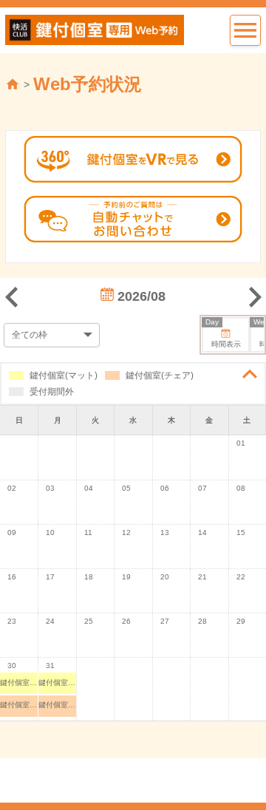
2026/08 (140, 296)
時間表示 (223, 333)
